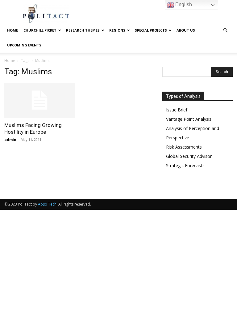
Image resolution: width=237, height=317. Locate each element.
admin (10, 139)
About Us (186, 30)
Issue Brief (176, 110)
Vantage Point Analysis (188, 119)
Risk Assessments (184, 147)
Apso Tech (47, 204)
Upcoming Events (24, 45)
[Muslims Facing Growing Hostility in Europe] (39, 100)
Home (12, 30)
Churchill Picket (39, 30)
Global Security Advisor (189, 156)
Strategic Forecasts (185, 165)
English (183, 4)
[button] (225, 30)
